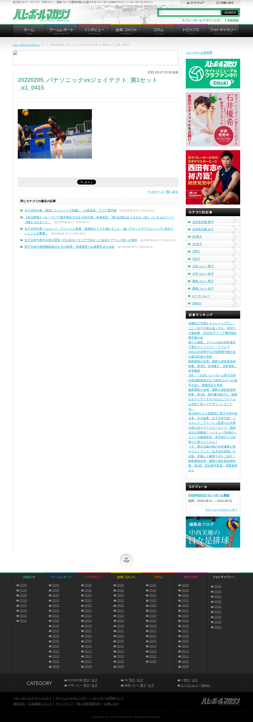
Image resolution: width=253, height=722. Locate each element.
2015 (23, 610)
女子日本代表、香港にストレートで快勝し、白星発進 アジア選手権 (70, 210)
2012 (23, 620)
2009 (55, 666)
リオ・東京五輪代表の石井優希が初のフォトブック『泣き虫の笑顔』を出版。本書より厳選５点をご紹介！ (212, 451)
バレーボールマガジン (26, 44)
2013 (55, 651)
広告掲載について (40, 703)
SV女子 (197, 244)
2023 (55, 600)
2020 (23, 595)
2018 (55, 626)
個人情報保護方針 (89, 703)
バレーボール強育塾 (199, 52)
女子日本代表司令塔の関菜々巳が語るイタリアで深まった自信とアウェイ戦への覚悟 (80, 240)
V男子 (196, 251)
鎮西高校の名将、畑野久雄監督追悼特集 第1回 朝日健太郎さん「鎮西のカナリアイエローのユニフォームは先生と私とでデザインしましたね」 (212, 399)
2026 (23, 585)
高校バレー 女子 (203, 288)
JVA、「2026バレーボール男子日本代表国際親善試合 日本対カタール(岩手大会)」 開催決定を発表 (212, 380)
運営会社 (19, 703)
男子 (86, 680)
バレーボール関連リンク (107, 698)
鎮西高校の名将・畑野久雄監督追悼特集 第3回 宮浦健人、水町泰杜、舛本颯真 (212, 366)
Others (196, 303)
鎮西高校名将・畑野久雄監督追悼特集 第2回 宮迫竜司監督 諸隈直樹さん (212, 465)
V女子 (196, 259)
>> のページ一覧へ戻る (163, 191)
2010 (55, 661)
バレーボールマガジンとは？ (32, 698)
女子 (95, 680)
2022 (55, 605)
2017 (23, 605)
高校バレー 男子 (203, 281)
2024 (23, 590)
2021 (55, 610)
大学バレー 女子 (203, 273)
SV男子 (197, 236)
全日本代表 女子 (203, 229)
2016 (55, 636)
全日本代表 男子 (203, 222)
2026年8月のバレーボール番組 (209, 495)
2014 (23, 616)
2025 (55, 590)
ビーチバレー (201, 296)
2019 (23, 600)
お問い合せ (111, 703)
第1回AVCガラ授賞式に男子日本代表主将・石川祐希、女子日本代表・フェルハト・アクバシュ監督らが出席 (212, 418)
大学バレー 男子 (203, 266)
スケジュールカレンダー (221, 509)
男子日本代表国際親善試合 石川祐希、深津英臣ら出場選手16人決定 (69, 246)
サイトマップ (64, 703)
